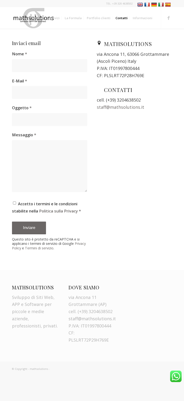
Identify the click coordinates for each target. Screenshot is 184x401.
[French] (147, 4)
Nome (19, 54)
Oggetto (22, 107)
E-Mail (19, 81)
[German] (154, 4)
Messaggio (24, 134)
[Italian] (161, 4)
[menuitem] (153, 4)
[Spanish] (168, 4)
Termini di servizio (39, 248)
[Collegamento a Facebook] (168, 17)
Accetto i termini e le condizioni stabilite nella (46, 207)
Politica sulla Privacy (58, 211)
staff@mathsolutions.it (120, 107)
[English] (140, 4)
